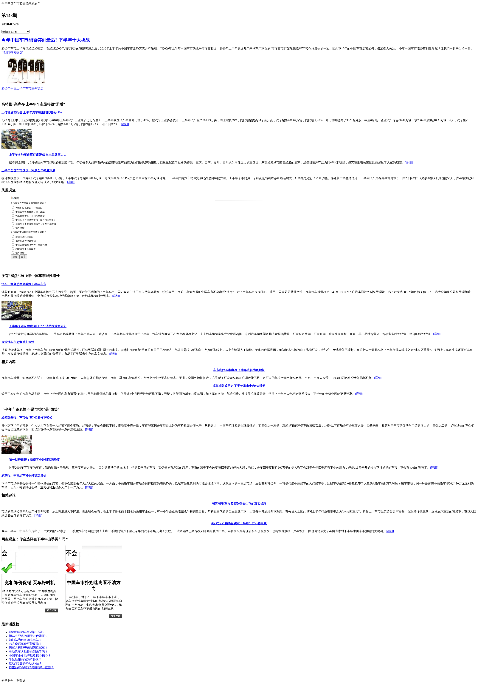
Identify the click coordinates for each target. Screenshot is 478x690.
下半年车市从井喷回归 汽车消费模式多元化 (37, 326)
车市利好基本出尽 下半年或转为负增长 (239, 370)
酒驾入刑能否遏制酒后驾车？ (28, 647)
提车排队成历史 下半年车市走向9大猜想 (239, 385)
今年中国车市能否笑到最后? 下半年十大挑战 (45, 40)
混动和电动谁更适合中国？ (27, 632)
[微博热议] (16, 52)
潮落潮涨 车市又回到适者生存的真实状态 (239, 503)
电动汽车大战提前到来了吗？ (28, 651)
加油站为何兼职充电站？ (25, 639)
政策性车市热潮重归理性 (17, 342)
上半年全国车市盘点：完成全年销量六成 (28, 170)
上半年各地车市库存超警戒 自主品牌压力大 (37, 154)
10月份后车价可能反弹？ (25, 643)
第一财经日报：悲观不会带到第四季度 (34, 459)
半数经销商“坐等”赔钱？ (25, 659)
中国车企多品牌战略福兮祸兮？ (30, 655)
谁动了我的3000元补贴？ (25, 663)
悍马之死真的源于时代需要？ (28, 635)
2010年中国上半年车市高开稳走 (22, 88)
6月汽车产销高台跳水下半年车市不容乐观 (239, 523)
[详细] (5, 52)
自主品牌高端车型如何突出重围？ (31, 667)
